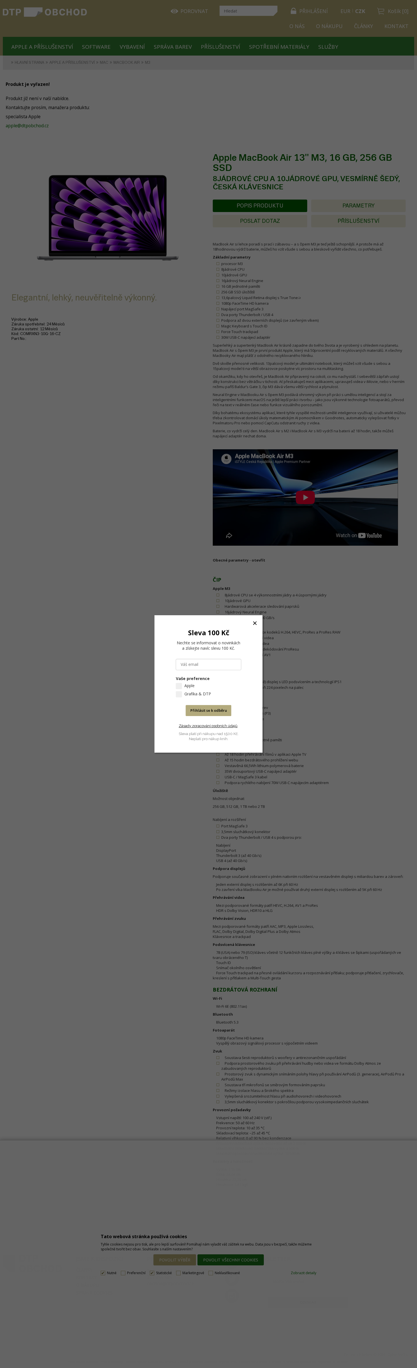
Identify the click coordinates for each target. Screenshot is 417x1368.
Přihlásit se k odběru (208, 710)
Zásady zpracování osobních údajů (208, 726)
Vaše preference (193, 678)
